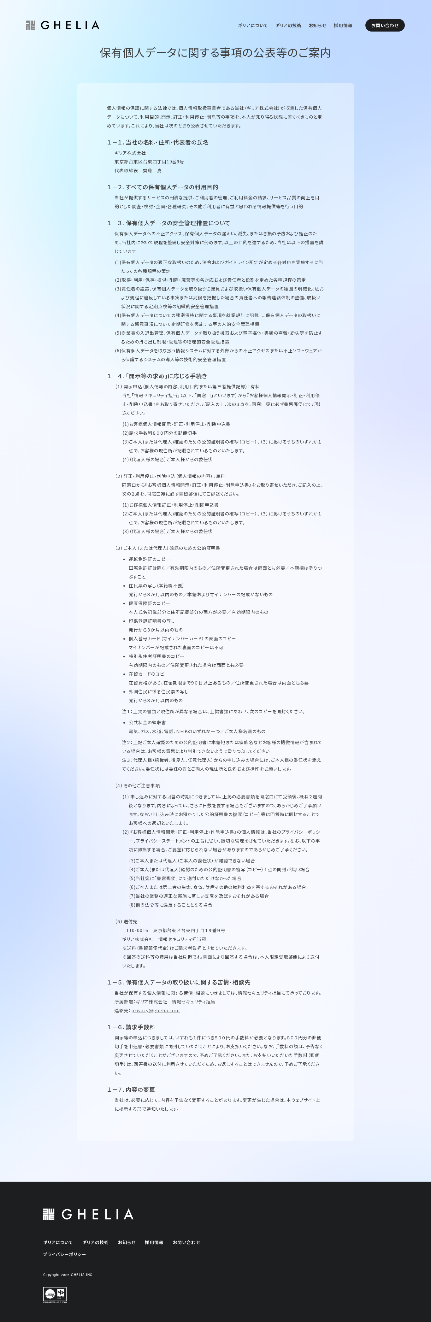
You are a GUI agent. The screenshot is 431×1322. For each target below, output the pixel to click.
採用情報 (343, 25)
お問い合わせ (385, 25)
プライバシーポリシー (65, 1254)
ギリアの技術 (288, 25)
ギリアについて (253, 25)
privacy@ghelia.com (155, 1010)
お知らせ (318, 25)
